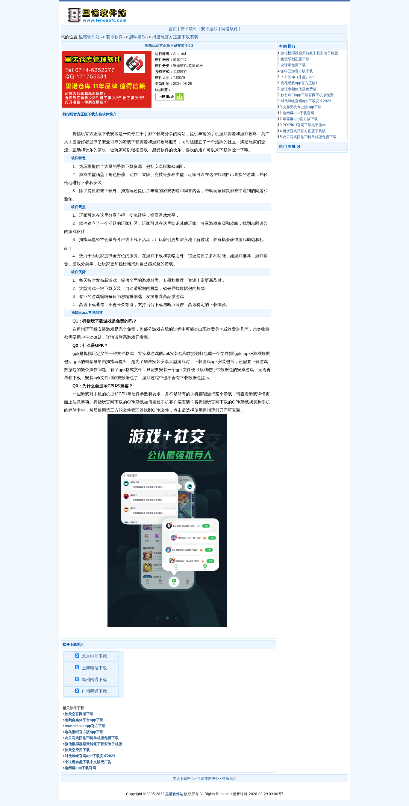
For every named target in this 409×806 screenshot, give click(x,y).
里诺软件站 (89, 36)
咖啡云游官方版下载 (297, 71)
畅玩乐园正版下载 (295, 59)
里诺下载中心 (183, 778)
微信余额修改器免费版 (298, 89)
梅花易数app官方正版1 (299, 83)
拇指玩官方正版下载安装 (175, 36)
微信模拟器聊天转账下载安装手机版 (309, 53)
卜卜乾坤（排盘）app (298, 77)
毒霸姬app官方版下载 (300, 119)
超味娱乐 (137, 36)
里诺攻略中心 (208, 778)
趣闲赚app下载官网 (298, 113)
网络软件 (229, 28)
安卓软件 (189, 28)
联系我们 (229, 778)
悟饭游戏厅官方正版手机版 (304, 131)
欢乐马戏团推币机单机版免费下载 (310, 137)
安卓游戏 (209, 28)
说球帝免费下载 (293, 65)
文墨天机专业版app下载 (302, 107)
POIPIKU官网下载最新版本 (304, 125)
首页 (173, 28)
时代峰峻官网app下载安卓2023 (306, 101)
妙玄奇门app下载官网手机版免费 (307, 95)
